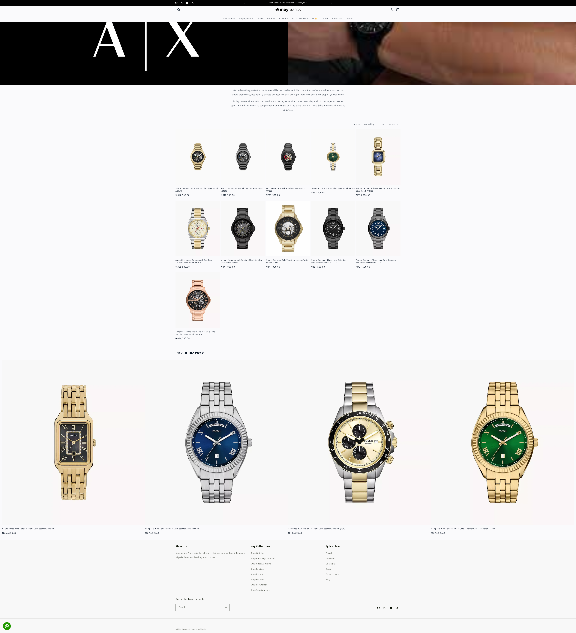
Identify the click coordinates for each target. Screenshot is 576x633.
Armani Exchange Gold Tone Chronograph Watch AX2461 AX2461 (287, 261)
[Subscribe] (226, 607)
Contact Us (331, 563)
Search (329, 553)
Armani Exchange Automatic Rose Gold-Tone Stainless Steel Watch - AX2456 (195, 333)
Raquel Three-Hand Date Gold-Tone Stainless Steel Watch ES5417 (31, 529)
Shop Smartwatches (260, 590)
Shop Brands (257, 574)
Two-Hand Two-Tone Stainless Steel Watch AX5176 (333, 188)
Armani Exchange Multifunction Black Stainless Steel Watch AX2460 (241, 261)
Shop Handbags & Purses (263, 558)
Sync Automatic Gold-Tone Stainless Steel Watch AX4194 (197, 189)
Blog (328, 579)
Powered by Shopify (198, 629)
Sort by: (356, 124)
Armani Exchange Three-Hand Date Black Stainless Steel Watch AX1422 (329, 261)
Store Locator (332, 574)
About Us (330, 558)
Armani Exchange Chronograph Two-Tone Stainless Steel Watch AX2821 (194, 261)
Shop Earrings (257, 569)
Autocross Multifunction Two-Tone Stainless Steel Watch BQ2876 (316, 529)
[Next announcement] (332, 3)
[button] (179, 9)
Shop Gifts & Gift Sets (261, 563)
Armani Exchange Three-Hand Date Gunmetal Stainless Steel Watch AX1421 (376, 261)
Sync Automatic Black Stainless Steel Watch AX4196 (285, 189)
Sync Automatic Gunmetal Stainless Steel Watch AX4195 (242, 189)
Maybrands (186, 629)
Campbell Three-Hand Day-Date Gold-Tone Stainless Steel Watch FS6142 (463, 529)
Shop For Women (259, 585)
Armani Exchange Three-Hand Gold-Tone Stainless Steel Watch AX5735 (378, 189)
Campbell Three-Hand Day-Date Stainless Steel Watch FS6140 (172, 529)
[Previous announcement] (244, 3)
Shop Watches (257, 553)
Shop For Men (257, 579)
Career (329, 569)
